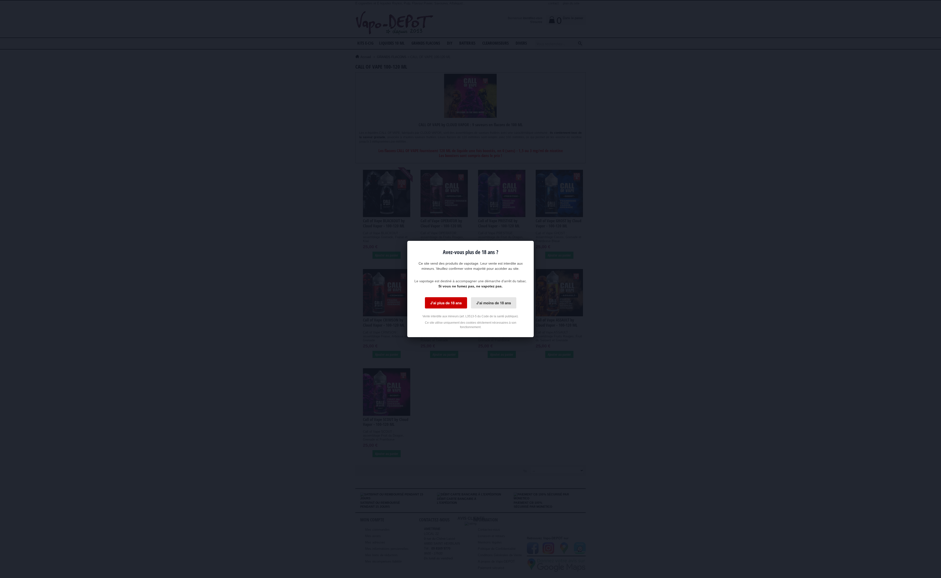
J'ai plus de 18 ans (446, 303)
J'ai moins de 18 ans (493, 303)
